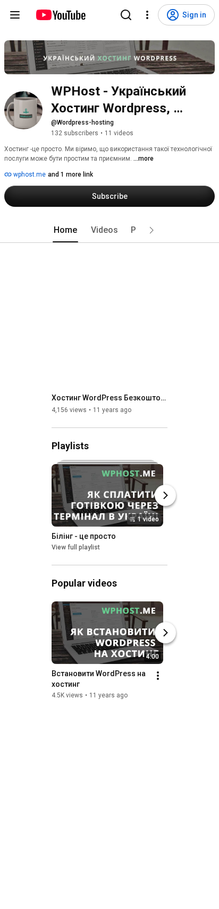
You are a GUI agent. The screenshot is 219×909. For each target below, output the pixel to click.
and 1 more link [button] (70, 174)
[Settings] (147, 14)
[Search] (126, 14)
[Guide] (15, 14)
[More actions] (158, 675)
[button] (151, 230)
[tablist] (109, 230)
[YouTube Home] (60, 15)
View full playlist (76, 547)
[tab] (65, 230)
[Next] (165, 495)
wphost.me (29, 174)
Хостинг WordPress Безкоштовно (110, 398)
